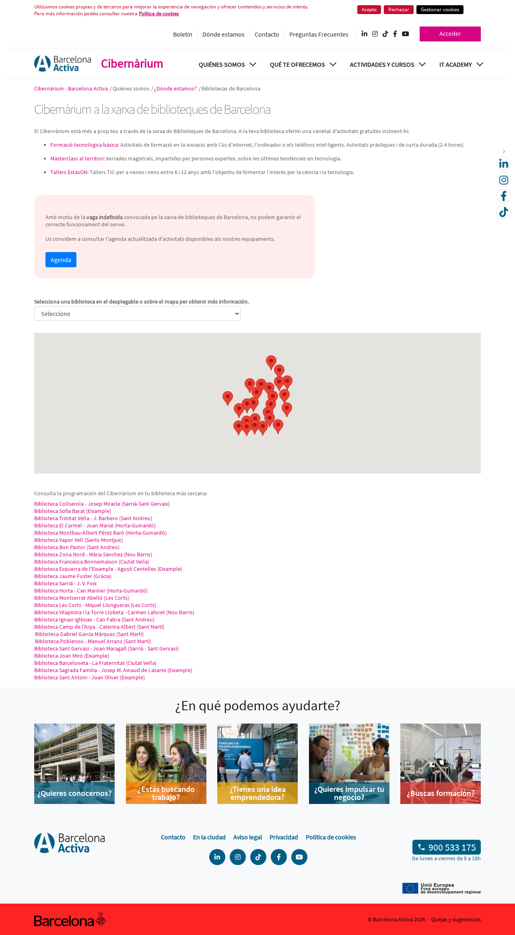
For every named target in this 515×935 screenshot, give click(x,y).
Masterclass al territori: (77, 158)
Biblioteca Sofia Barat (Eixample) (72, 511)
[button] (227, 398)
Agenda (61, 260)
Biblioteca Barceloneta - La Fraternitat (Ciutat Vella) (95, 662)
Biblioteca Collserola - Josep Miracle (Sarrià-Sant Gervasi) (102, 503)
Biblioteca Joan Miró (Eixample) (71, 655)
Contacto (267, 34)
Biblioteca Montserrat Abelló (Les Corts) (81, 597)
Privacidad (284, 837)
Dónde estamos (223, 34)
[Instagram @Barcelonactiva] (375, 34)
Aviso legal (247, 837)
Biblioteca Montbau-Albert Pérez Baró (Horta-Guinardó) (100, 532)
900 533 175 (452, 847)
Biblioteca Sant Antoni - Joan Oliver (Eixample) (89, 677)
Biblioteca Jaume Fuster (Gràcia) (72, 576)
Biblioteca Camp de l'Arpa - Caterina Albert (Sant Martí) (99, 626)
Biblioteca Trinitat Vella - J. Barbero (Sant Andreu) (93, 518)
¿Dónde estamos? (176, 88)
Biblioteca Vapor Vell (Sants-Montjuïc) (78, 539)
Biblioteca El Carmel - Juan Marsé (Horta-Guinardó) (95, 525)
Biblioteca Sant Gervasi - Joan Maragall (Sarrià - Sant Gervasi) (106, 648)
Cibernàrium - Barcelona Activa (71, 88)
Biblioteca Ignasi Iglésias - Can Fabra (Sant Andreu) (94, 619)
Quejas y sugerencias (456, 919)
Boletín (182, 34)
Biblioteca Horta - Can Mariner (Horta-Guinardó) (91, 590)
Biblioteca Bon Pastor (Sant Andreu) (76, 547)
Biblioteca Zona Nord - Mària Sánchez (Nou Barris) (93, 554)
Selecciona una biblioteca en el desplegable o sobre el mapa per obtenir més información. (141, 301)
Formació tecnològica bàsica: (84, 144)
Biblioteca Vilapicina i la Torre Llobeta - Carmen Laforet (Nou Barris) (114, 612)
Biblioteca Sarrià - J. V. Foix (65, 583)
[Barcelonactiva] (62, 63)
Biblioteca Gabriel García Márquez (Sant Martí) (89, 634)
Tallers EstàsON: (69, 172)
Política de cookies (331, 837)
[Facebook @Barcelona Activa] (395, 34)
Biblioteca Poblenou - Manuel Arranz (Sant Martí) (92, 641)
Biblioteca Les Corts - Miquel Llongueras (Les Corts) (95, 605)
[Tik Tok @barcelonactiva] (385, 34)
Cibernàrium (132, 63)
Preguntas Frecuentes (318, 34)
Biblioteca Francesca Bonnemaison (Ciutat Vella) (91, 561)
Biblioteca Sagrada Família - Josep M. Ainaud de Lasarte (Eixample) (113, 670)
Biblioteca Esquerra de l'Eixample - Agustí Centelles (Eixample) (108, 568)
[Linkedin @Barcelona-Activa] (364, 34)
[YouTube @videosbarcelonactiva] (405, 34)
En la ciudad (209, 837)
